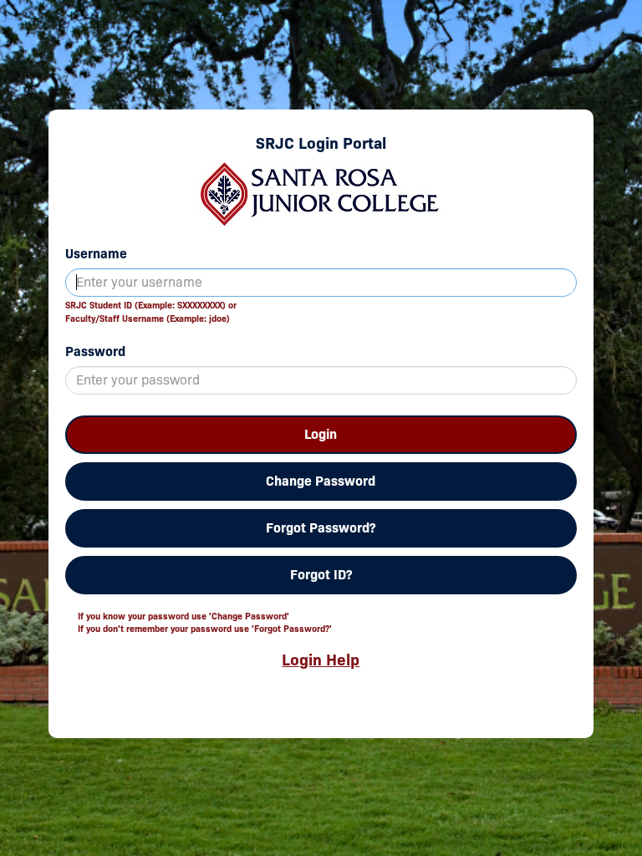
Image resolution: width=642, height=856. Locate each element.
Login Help (320, 660)
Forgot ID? (321, 575)
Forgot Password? (320, 528)
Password (95, 351)
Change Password (320, 481)
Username (96, 254)
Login (320, 434)
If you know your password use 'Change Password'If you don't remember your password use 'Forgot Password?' (205, 622)
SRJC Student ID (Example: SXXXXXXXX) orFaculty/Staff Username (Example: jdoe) (151, 311)
